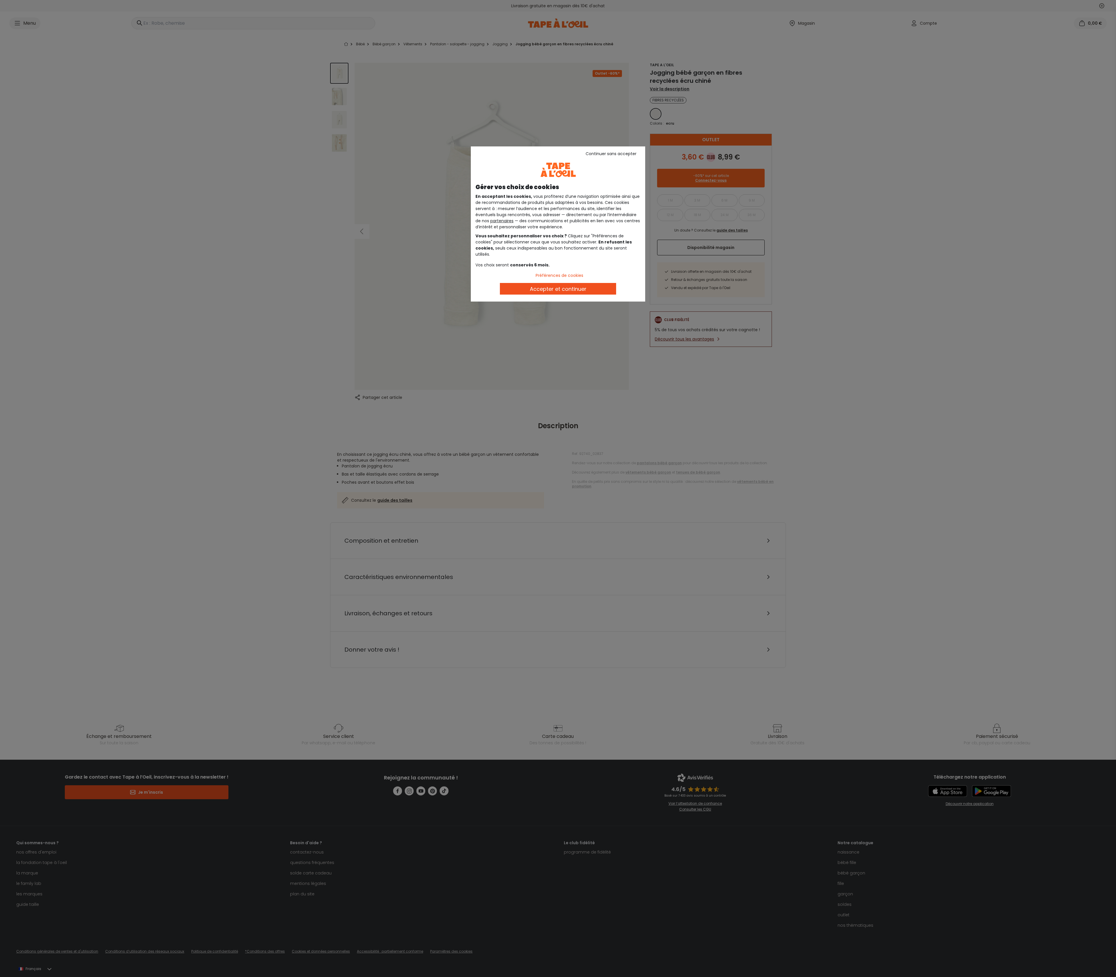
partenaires (502, 221)
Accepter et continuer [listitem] (558, 289)
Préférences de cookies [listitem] (559, 275)
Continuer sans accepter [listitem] (611, 154)
